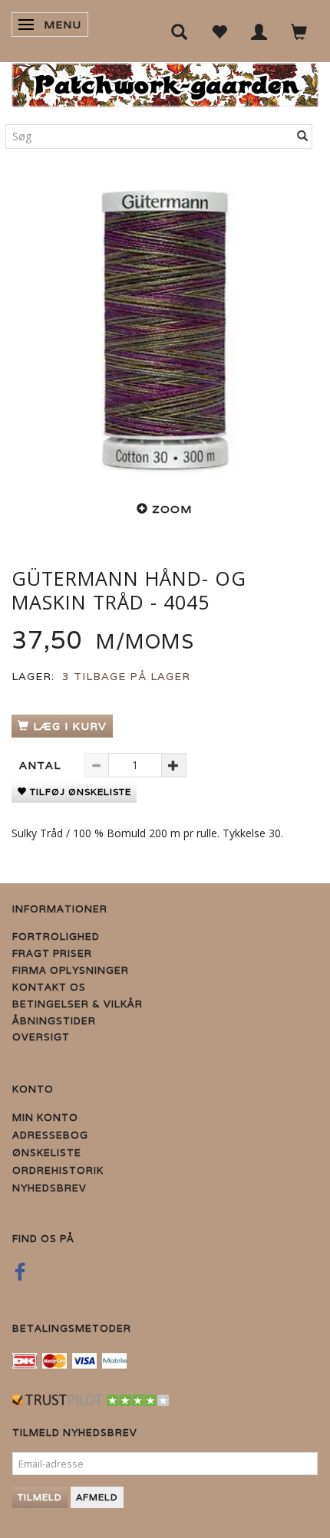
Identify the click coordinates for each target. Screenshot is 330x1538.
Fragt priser (52, 953)
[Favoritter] (219, 31)
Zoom (172, 509)
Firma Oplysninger (70, 970)
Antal (41, 765)
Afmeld (97, 1497)
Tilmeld (40, 1497)
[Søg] (303, 136)
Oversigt (41, 1036)
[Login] (259, 31)
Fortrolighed (56, 936)
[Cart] (299, 31)
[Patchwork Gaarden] (165, 82)
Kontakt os (49, 987)
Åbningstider (54, 1020)
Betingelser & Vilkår (77, 1004)
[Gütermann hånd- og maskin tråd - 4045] (165, 329)
